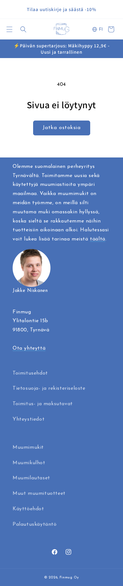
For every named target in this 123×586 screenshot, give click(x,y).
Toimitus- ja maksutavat (43, 403)
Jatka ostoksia (62, 127)
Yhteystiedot (28, 419)
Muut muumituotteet (39, 493)
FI (101, 29)
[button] (9, 29)
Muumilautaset (31, 478)
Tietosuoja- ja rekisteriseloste (49, 388)
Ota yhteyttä (29, 348)
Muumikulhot (29, 462)
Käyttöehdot (28, 509)
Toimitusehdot (30, 373)
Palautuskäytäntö (35, 524)
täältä (97, 239)
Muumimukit (28, 447)
